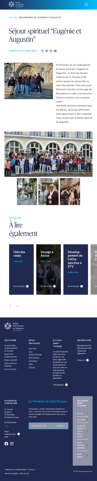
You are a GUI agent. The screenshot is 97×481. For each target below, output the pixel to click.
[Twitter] (46, 50)
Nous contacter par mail (10, 434)
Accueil (13, 17)
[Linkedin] (51, 50)
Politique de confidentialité (15, 469)
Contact (31, 469)
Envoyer (60, 426)
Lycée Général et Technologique (81, 431)
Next (17, 306)
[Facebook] (42, 50)
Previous (10, 306)
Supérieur (79, 455)
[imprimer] (55, 50)
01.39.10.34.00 (10, 422)
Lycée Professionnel (81, 445)
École (80, 413)
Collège (81, 420)
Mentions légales (12, 473)
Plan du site (24, 473)
